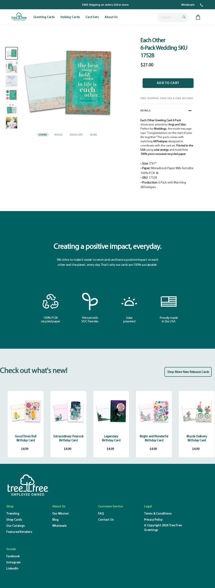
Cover (43, 135)
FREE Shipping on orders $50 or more (105, 5)
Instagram (13, 562)
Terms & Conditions (158, 513)
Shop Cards (14, 519)
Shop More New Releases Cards (188, 372)
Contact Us (106, 519)
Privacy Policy (153, 519)
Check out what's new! (33, 371)
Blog (55, 519)
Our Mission (60, 513)
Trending (12, 513)
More (93, 135)
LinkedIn (12, 568)
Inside (58, 135)
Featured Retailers (19, 532)
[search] (173, 17)
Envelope (76, 135)
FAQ (101, 513)
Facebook (13, 556)
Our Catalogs (15, 526)
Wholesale (188, 5)
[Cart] (198, 17)
